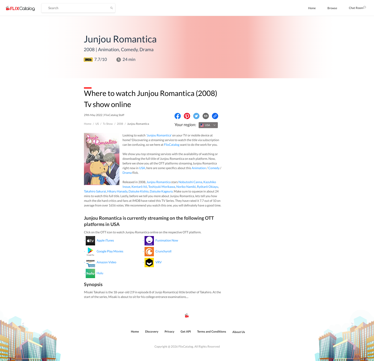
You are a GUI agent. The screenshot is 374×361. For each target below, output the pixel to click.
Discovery (151, 331)
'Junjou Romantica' (159, 135)
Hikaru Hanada (117, 191)
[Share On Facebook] (178, 116)
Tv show (108, 123)
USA (142, 168)
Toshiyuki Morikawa (161, 186)
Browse (332, 8)
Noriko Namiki (186, 186)
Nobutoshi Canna (190, 182)
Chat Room (356, 8)
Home (312, 8)
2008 (120, 123)
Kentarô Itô (139, 186)
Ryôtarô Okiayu (207, 186)
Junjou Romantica (158, 182)
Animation (199, 168)
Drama (127, 172)
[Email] (206, 116)
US (97, 123)
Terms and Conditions (211, 331)
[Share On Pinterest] (187, 116)
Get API (186, 331)
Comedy (214, 168)
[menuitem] (312, 8)
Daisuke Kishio (139, 191)
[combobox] (208, 125)
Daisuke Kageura (161, 191)
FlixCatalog (171, 144)
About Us (238, 332)
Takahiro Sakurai (95, 191)
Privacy (169, 331)
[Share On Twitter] (196, 116)
